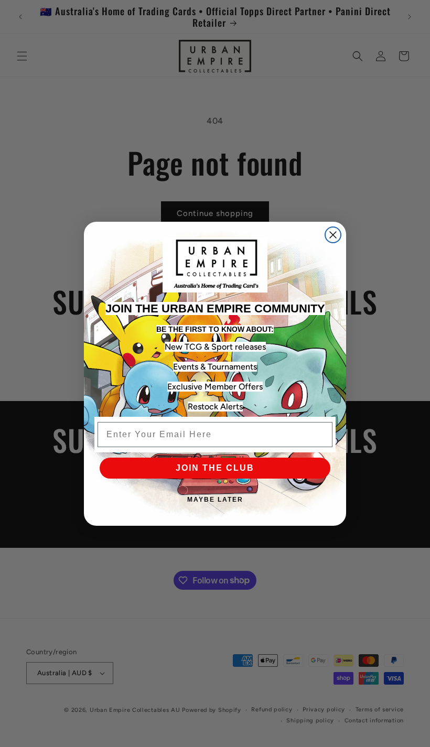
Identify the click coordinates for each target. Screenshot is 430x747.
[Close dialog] (333, 235)
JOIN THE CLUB (215, 467)
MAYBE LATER (215, 499)
